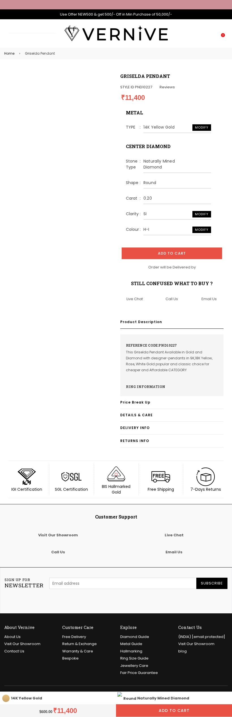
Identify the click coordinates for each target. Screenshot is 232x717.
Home (9, 53)
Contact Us (14, 651)
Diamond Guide (134, 636)
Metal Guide (131, 643)
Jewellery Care (134, 665)
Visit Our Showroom (22, 643)
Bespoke (70, 658)
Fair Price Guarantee (139, 672)
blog (182, 651)
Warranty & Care (77, 651)
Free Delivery (74, 636)
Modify (202, 127)
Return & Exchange (79, 643)
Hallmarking (131, 651)
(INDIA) (201, 636)
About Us (12, 636)
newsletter (24, 583)
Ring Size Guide (134, 658)
